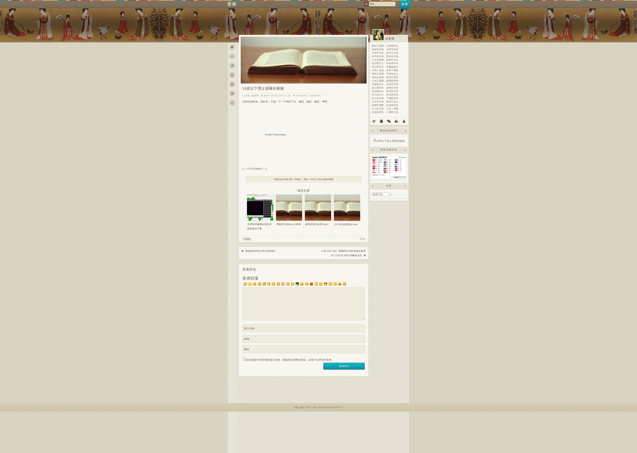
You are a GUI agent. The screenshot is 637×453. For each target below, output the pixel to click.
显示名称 (250, 328)
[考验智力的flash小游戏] (289, 207)
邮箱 (247, 338)
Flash (247, 239)
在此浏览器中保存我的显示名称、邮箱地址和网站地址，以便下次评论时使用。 (289, 359)
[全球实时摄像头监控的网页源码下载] (260, 207)
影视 (248, 95)
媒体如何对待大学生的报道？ (261, 251)
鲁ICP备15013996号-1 (331, 407)
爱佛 (231, 4)
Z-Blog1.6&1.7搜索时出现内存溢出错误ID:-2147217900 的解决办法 (343, 253)
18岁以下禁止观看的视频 (263, 88)
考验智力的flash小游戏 (288, 224)
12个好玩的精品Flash (346, 224)
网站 (246, 349)
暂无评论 (317, 95)
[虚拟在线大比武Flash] (318, 207)
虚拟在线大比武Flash (316, 224)
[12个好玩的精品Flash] (347, 207)
